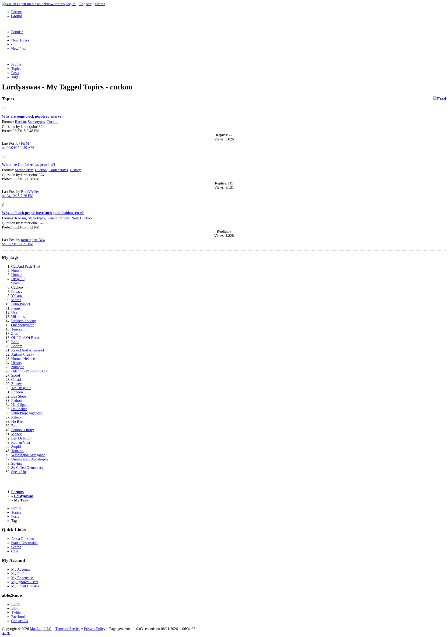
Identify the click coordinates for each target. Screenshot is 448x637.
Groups (16, 16)
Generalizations (58, 218)
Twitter (16, 612)
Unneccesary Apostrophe (29, 459)
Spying (16, 463)
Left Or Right (21, 438)
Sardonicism (24, 170)
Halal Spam (19, 405)
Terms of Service (67, 629)
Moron (16, 300)
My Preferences (22, 578)
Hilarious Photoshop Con (30, 371)
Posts (15, 73)
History (75, 170)
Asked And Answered (27, 350)
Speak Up (18, 472)
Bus (14, 426)
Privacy (16, 291)
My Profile (19, 574)
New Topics (20, 40)
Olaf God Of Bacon (26, 338)
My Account (20, 569)
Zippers (16, 384)
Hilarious (18, 317)
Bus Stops (18, 396)
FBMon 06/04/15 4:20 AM (18, 145)
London (17, 392)
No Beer (17, 421)
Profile (16, 64)
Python (16, 400)
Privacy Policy (94, 629)
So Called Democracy (27, 468)
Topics (16, 69)
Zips (14, 333)
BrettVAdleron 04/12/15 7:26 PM (20, 194)
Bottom (16, 346)
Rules (15, 604)
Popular (17, 32)
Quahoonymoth (22, 325)
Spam (15, 283)
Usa (14, 312)
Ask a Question (22, 539)
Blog (14, 608)
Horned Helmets (23, 359)
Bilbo (15, 342)
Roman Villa (20, 442)
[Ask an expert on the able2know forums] (33, 4)
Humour (17, 271)
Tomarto (17, 451)
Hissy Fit (17, 279)
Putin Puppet (20, 304)
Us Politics (19, 409)
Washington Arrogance (28, 455)
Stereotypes (36, 122)
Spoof (15, 375)
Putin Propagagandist (26, 413)
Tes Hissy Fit (21, 388)
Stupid (16, 447)
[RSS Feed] (439, 99)
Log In (71, 4)
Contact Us (19, 621)
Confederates (58, 170)
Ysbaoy (17, 296)
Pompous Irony (22, 430)
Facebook (18, 617)
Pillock (16, 417)
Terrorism (18, 329)
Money (16, 434)
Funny (16, 308)
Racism (20, 122)
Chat (14, 551)
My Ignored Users (24, 582)
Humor (16, 275)
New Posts (19, 49)
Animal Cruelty (22, 354)
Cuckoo (52, 122)
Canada (16, 380)
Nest (74, 218)
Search (100, 4)
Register (85, 4)
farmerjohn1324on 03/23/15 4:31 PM (23, 242)
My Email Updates (25, 586)
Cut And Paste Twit (25, 266)
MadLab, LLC (41, 629)
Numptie (17, 367)
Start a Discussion (24, 543)
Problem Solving (23, 321)
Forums (16, 12)
